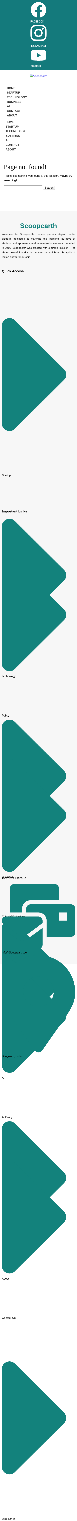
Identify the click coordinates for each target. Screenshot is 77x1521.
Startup (13, 92)
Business (14, 101)
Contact (14, 111)
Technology (17, 97)
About (12, 115)
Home (11, 88)
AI (8, 106)
